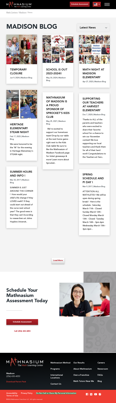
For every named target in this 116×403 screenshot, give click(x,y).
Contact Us (56, 384)
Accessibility (11, 393)
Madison (22, 13)
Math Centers (12, 13)
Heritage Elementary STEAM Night (19, 128)
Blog (100, 381)
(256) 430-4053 (13, 376)
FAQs (100, 375)
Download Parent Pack (16, 382)
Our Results (79, 363)
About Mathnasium (82, 369)
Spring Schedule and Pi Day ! (93, 178)
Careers (101, 363)
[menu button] (97, 4)
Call (22, 331)
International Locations (57, 376)
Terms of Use (12, 396)
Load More (58, 260)
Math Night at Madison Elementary (93, 73)
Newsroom (103, 369)
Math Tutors (83, 381)
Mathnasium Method (60, 363)
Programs (55, 369)
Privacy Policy (26, 393)
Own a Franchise (81, 375)
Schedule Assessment (79, 4)
